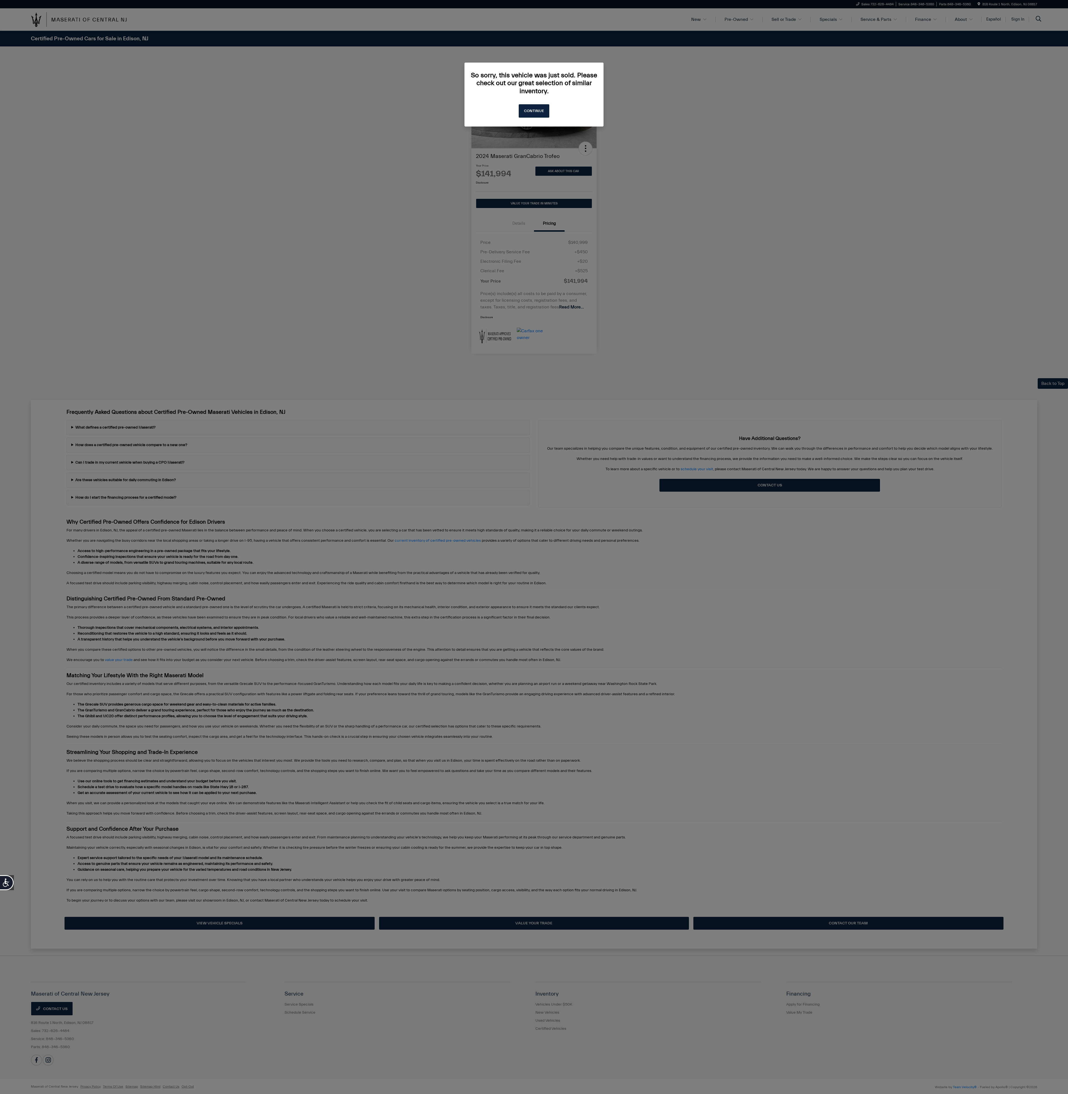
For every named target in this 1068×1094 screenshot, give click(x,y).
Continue (534, 111)
